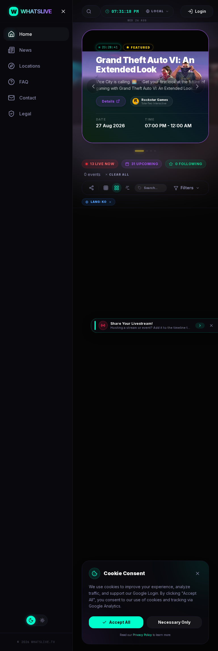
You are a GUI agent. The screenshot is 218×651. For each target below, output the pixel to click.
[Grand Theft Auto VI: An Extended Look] (145, 86)
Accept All (119, 622)
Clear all (119, 174)
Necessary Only (174, 622)
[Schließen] (211, 325)
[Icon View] (106, 188)
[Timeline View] (127, 188)
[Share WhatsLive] (91, 188)
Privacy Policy (142, 635)
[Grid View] (116, 188)
